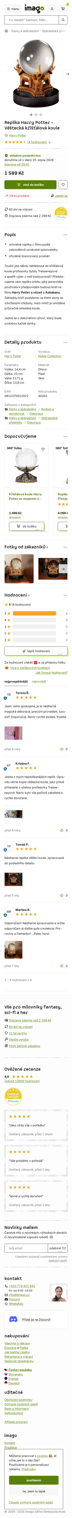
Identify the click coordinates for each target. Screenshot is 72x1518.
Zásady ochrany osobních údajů (31, 1502)
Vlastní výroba (19, 1039)
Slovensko (15, 1374)
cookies (42, 1456)
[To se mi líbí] (62, 749)
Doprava (10, 1347)
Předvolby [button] (29, 1469)
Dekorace (36, 413)
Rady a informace (16, 1408)
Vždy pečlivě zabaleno (24, 1046)
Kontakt (9, 1443)
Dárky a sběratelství (25, 31)
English (13, 1378)
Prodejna (10, 1447)
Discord (14, 1299)
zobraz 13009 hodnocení (22, 1081)
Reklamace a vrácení (18, 1356)
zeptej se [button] (61, 196)
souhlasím (33, 1480)
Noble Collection (49, 356)
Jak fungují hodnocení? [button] (52, 672)
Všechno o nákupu (17, 1343)
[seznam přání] (63, 184)
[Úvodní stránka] (6, 31)
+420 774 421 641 (22, 1286)
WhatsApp (16, 1303)
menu (15, 9)
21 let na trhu (18, 1033)
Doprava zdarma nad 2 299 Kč (30, 1020)
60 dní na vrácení (20, 1027)
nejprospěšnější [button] (16, 681)
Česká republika (20, 1370)
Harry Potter (17, 135)
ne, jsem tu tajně (34, 1491)
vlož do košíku (33, 184)
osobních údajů (58, 1260)
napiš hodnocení (38, 651)
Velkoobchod (13, 1413)
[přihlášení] (52, 8)
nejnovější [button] (39, 681)
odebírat (55, 1248)
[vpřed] (67, 73)
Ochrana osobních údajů (21, 1404)
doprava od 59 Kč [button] (16, 164)
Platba (24, 1347)
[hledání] (63, 19)
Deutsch (14, 1383)
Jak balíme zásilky (17, 1352)
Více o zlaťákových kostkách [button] (30, 668)
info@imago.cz (19, 1295)
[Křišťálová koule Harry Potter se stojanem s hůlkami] (27, 489)
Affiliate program (16, 1422)
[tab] (31, 115)
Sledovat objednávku (19, 1361)
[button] (36, 235)
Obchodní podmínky (18, 1399)
